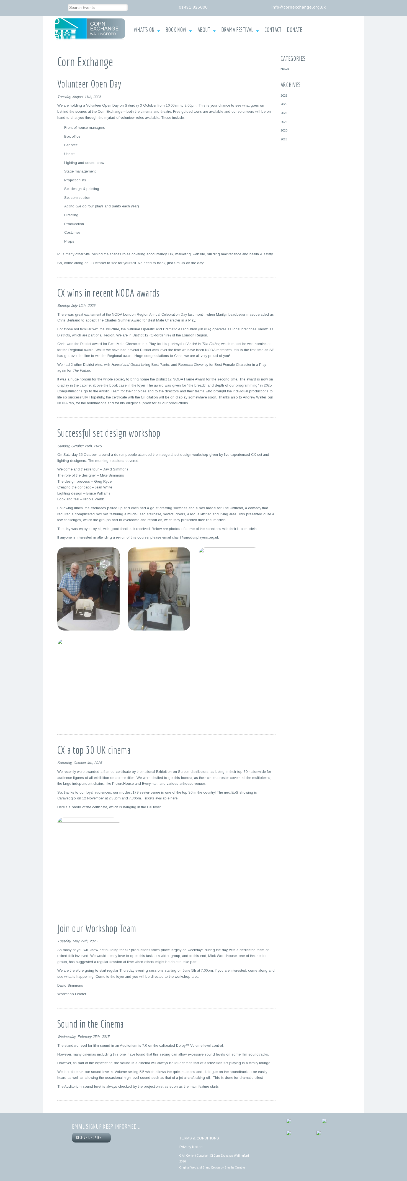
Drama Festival (237, 30)
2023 (283, 113)
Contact (272, 30)
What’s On (144, 30)
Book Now (176, 30)
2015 (283, 139)
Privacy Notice (190, 1147)
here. (174, 798)
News (284, 69)
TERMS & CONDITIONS (199, 1138)
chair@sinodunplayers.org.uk (195, 537)
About (203, 30)
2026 (283, 95)
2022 (283, 121)
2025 (283, 104)
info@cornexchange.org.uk (299, 7)
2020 (283, 130)
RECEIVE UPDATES (89, 1137)
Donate (294, 30)
